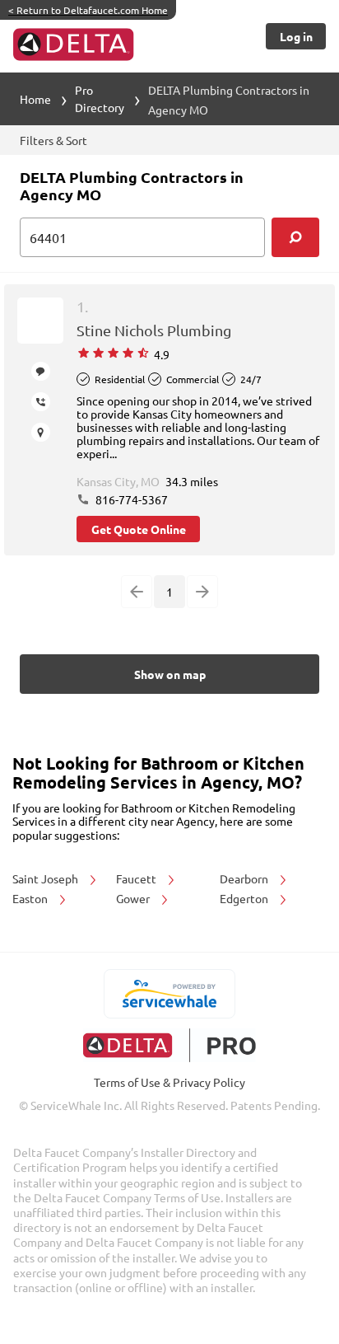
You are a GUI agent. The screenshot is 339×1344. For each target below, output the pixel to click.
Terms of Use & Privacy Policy (169, 1082)
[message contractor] (40, 371)
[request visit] (40, 432)
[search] (295, 237)
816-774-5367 (130, 499)
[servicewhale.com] (170, 994)
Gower (134, 898)
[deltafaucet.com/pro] (170, 1045)
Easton (31, 898)
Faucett (137, 878)
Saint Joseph (46, 878)
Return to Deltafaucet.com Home (88, 9)
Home (35, 98)
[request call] (40, 401)
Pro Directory (99, 98)
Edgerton (245, 898)
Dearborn (245, 878)
